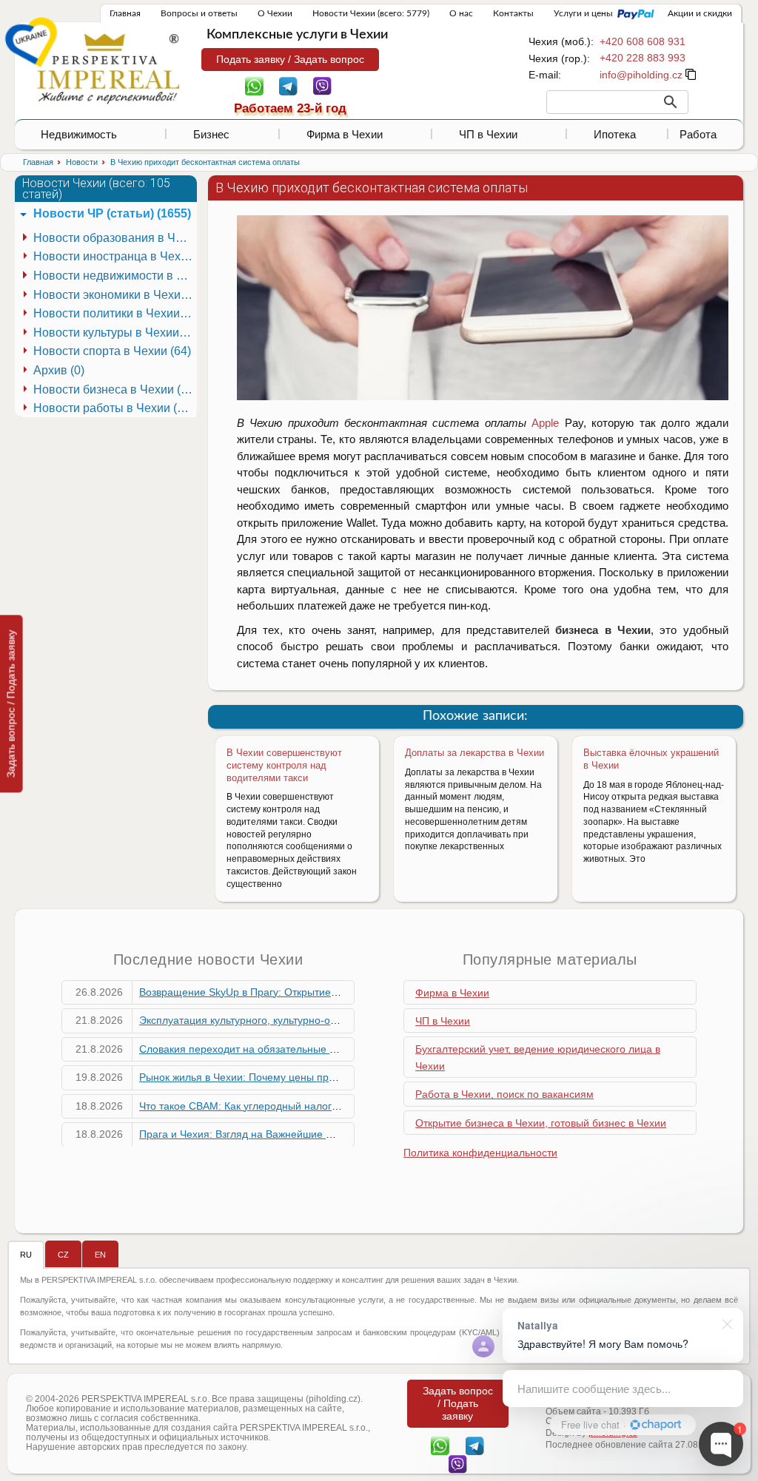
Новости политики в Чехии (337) (114, 313)
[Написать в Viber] (322, 85)
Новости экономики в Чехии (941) (114, 295)
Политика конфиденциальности (480, 1152)
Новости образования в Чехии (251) (114, 238)
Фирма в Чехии (344, 134)
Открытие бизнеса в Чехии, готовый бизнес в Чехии (540, 1123)
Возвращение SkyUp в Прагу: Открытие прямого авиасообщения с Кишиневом (331, 992)
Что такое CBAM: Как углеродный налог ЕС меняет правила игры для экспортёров (339, 1106)
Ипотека (615, 134)
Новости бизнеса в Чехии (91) (114, 389)
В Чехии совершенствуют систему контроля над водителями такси (284, 765)
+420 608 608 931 (642, 41)
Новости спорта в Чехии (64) (112, 351)
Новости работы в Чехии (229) (114, 408)
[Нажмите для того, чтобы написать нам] (641, 75)
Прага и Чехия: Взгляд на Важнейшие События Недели (274, 1134)
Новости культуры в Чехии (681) (114, 332)
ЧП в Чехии (488, 134)
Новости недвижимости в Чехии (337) (114, 275)
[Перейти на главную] (108, 68)
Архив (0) (58, 370)
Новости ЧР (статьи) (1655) (112, 213)
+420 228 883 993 (642, 58)
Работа (698, 134)
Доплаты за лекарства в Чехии (474, 752)
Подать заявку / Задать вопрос (290, 59)
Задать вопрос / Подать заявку (11, 703)
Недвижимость (79, 134)
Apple (542, 422)
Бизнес (211, 134)
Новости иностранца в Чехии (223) (114, 256)
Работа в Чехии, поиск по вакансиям (504, 1094)
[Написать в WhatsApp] (254, 85)
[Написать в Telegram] (288, 85)
